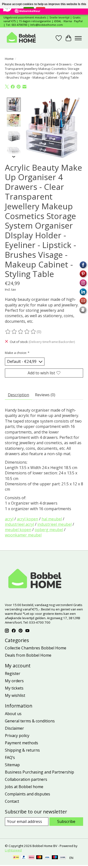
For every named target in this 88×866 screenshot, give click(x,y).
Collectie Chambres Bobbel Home (35, 648)
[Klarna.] (31, 857)
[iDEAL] (16, 857)
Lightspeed (13, 850)
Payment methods (21, 743)
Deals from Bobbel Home (28, 655)
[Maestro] (55, 857)
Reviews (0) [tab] (45, 394)
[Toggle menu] (78, 38)
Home (9, 58)
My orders (14, 680)
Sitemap (12, 764)
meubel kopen (18, 529)
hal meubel (52, 519)
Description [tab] (18, 394)
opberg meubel (49, 529)
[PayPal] (24, 857)
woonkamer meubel (23, 535)
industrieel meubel (54, 524)
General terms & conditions (30, 721)
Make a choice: (17, 352)
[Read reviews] (21, 332)
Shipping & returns (22, 750)
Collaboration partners (26, 779)
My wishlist (15, 695)
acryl (9, 519)
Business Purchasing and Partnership (39, 772)
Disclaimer (14, 728)
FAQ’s (10, 757)
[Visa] (47, 857)
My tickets (14, 688)
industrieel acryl (19, 524)
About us (13, 713)
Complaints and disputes (27, 794)
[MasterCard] (39, 857)
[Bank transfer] (63, 857)
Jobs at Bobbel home (24, 786)
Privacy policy (17, 735)
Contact (12, 801)
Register (12, 673)
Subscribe (66, 821)
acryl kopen (27, 519)
